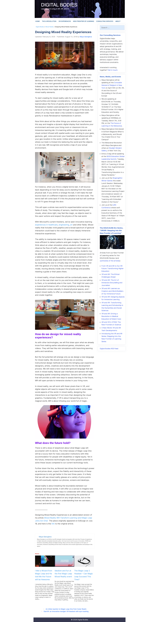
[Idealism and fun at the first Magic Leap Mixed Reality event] (64, 561)
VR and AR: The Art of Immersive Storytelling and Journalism (111, 282)
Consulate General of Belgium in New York (111, 85)
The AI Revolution (49, 21)
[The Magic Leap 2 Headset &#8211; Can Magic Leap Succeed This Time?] (84, 561)
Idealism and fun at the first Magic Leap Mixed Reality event (63, 574)
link (53, 524)
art (71, 225)
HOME (37, 21)
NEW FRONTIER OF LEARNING (83, 21)
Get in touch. (113, 70)
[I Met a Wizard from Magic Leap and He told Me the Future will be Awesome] (45, 561)
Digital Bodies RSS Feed (109, 349)
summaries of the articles (110, 261)
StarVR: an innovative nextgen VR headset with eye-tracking (66, 611)
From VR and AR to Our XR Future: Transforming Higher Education (112, 268)
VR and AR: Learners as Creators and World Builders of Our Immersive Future (112, 291)
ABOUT (117, 21)
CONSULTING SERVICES (104, 21)
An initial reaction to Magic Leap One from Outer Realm (66, 609)
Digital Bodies (40, 26)
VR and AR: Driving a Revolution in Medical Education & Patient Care (111, 316)
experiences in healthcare (46, 225)
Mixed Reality (49, 26)
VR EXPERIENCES (65, 21)
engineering (64, 225)
